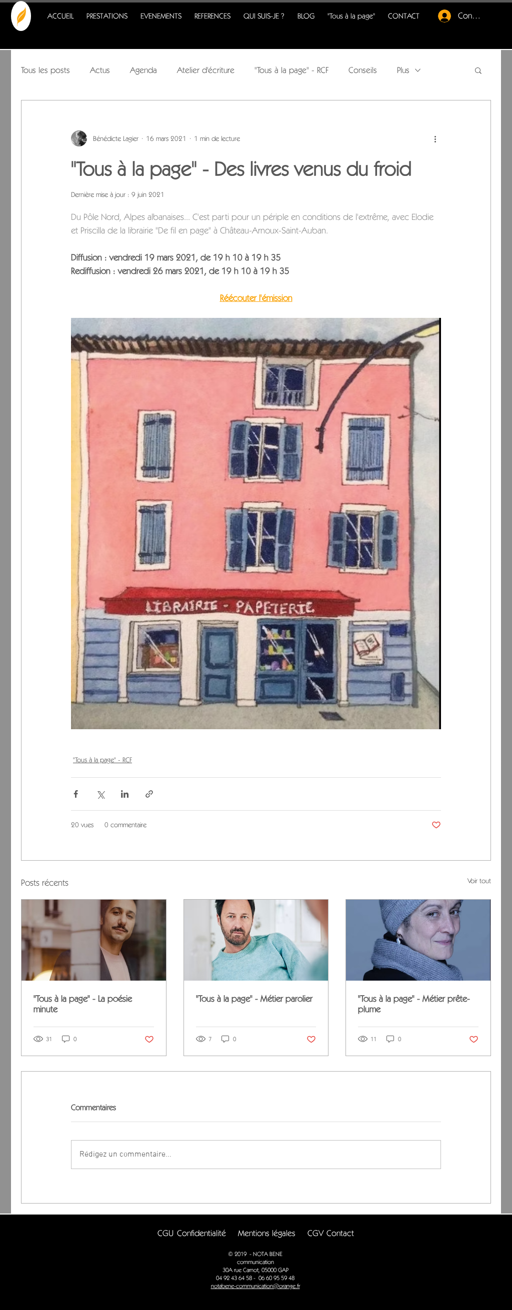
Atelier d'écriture (205, 70)
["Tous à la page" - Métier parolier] (256, 940)
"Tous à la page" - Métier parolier (254, 998)
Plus (403, 70)
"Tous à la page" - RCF (291, 70)
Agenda (143, 70)
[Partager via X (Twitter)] (100, 794)
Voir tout (479, 881)
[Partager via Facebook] (75, 794)
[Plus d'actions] (435, 138)
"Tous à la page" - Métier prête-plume (414, 1003)
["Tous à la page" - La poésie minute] (94, 940)
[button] (478, 70)
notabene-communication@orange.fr (255, 1286)
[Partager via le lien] (149, 794)
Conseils (362, 70)
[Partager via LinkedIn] (125, 794)
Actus (100, 70)
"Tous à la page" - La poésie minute (83, 1003)
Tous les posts (45, 70)
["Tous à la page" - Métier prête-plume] (418, 940)
